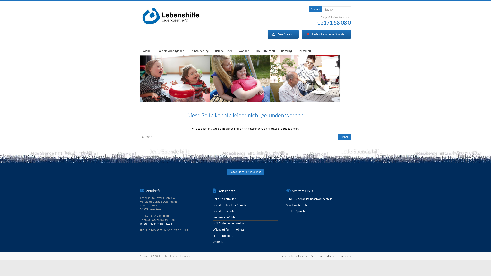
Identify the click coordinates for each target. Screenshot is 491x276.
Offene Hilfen (224, 51)
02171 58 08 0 (334, 22)
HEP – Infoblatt (223, 235)
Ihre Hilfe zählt (265, 51)
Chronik (218, 241)
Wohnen (244, 51)
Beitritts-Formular (224, 198)
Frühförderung (199, 51)
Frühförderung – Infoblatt (229, 223)
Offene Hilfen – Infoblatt (228, 229)
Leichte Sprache (296, 211)
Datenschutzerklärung (323, 256)
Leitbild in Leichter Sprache (230, 205)
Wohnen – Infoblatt (225, 217)
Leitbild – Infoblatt (225, 211)
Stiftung (286, 51)
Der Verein (305, 51)
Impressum (345, 256)
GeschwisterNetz (297, 205)
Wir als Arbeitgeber (171, 51)
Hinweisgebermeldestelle (294, 256)
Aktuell (147, 51)
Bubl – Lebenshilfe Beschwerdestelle (309, 198)
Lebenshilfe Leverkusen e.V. (177, 256)
